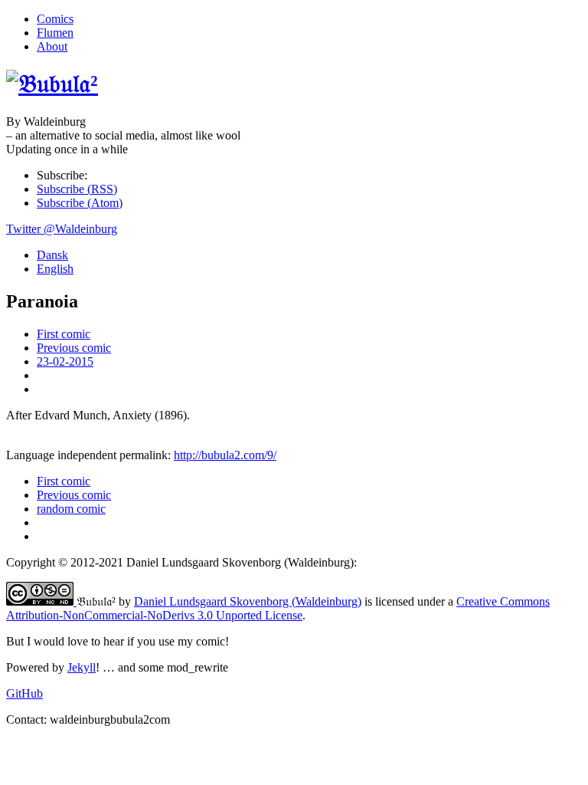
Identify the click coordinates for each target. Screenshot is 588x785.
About (52, 46)
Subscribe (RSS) (77, 188)
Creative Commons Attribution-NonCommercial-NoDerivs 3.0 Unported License (278, 608)
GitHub (24, 693)
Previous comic (74, 347)
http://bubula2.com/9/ (225, 454)
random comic (71, 508)
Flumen (55, 32)
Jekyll (81, 667)
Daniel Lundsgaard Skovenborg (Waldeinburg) (247, 601)
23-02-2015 (65, 361)
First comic (63, 333)
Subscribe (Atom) (79, 202)
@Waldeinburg (61, 228)
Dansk (52, 254)
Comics (55, 18)
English (55, 268)
